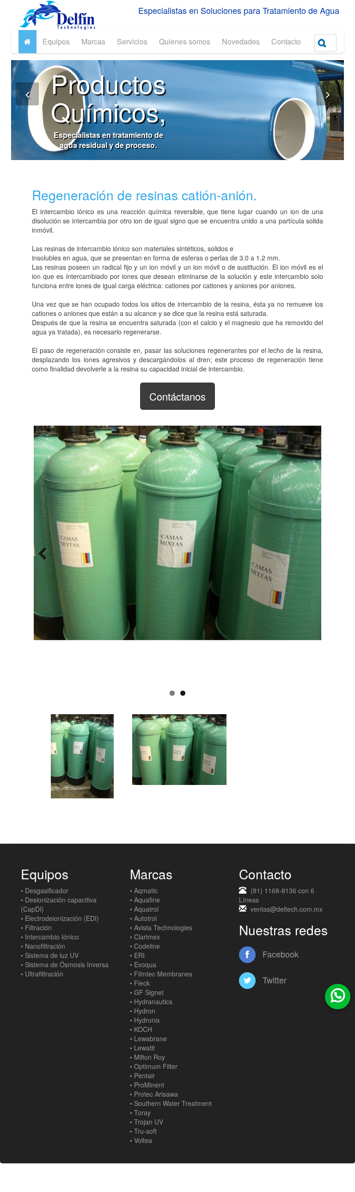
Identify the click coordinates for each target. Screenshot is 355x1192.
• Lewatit (142, 1047)
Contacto (286, 41)
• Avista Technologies (161, 927)
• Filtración (36, 927)
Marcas (93, 41)
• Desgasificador (44, 890)
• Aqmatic (144, 890)
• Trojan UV (146, 1121)
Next (307, 553)
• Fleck (140, 983)
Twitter (273, 980)
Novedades (241, 41)
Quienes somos (184, 41)
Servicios (132, 41)
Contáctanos (177, 396)
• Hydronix (145, 1020)
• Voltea (141, 1140)
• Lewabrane (148, 1038)
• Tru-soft (143, 1131)
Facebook (279, 954)
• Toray (140, 1112)
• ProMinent (147, 1084)
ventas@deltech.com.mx (287, 909)
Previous (47, 553)
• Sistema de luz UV (50, 955)
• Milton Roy (147, 1057)
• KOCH (141, 1029)
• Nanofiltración (43, 946)
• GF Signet (147, 992)
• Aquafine (145, 899)
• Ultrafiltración (42, 973)
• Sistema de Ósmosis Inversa (65, 964)
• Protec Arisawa (154, 1094)
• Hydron (142, 1010)
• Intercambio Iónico (50, 936)
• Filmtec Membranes (161, 973)
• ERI (137, 955)
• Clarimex (145, 936)
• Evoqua (143, 964)
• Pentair (142, 1075)
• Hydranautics (151, 1001)
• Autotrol (143, 918)
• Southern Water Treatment (171, 1103)
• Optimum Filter (154, 1066)
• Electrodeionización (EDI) (60, 918)
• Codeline (145, 946)
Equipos (56, 41)
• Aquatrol (144, 909)
